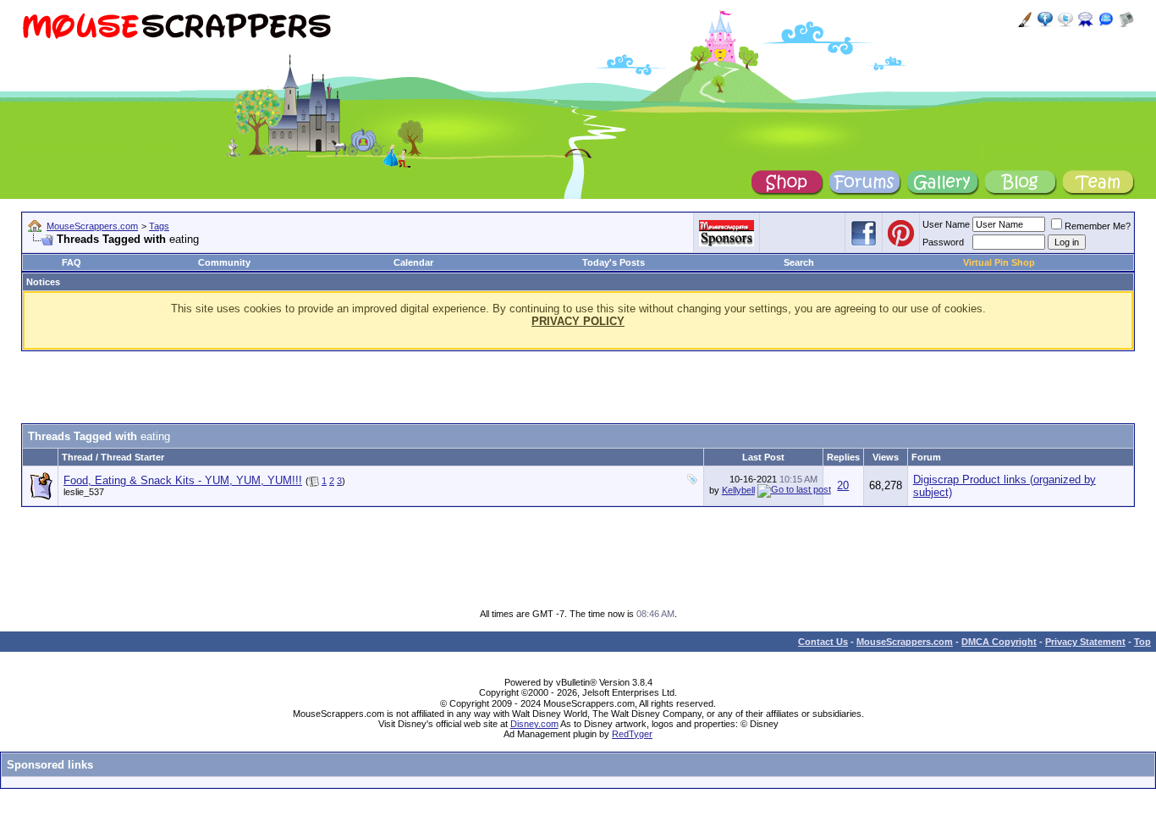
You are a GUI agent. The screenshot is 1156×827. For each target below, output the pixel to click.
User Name (946, 224)
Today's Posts (613, 262)
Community (224, 262)
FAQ (71, 262)
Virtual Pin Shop (999, 262)
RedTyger (632, 734)
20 (843, 485)
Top (1142, 642)
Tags (159, 226)
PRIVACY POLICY (578, 321)
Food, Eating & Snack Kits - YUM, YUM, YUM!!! (182, 480)
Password (943, 242)
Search (799, 262)
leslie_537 (83, 492)
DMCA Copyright (999, 642)
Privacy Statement (1085, 642)
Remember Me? (1098, 226)
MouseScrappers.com (92, 226)
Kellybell (738, 490)
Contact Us (823, 642)
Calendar (413, 262)
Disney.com (534, 724)
